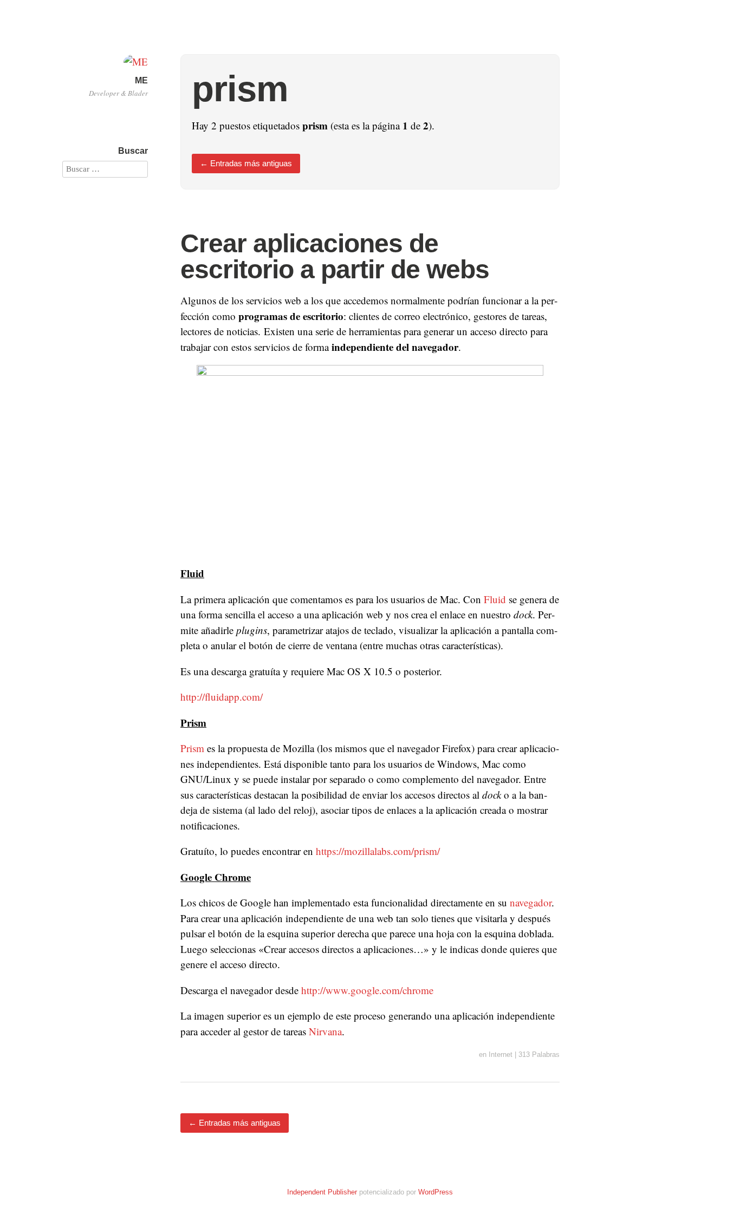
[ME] (136, 61)
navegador (530, 902)
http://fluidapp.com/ (221, 696)
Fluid (495, 599)
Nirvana (325, 1031)
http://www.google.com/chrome (367, 990)
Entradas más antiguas (246, 163)
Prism (192, 748)
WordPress (435, 1192)
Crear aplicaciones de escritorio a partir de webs (334, 256)
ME (141, 80)
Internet (500, 1054)
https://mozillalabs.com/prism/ (378, 851)
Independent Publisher (322, 1192)
